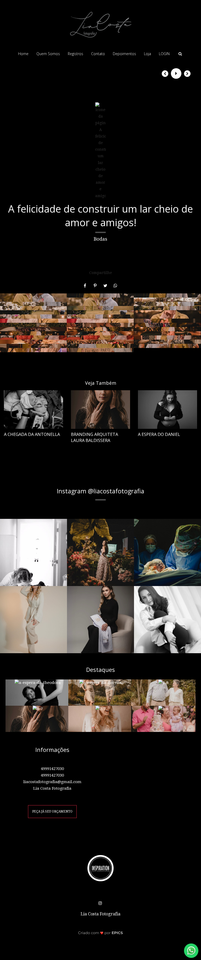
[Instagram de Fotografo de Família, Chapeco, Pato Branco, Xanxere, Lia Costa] (100, 902)
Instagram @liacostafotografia (100, 491)
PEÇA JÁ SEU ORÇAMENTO (52, 811)
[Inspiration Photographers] (100, 868)
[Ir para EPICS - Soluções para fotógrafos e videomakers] (100, 932)
